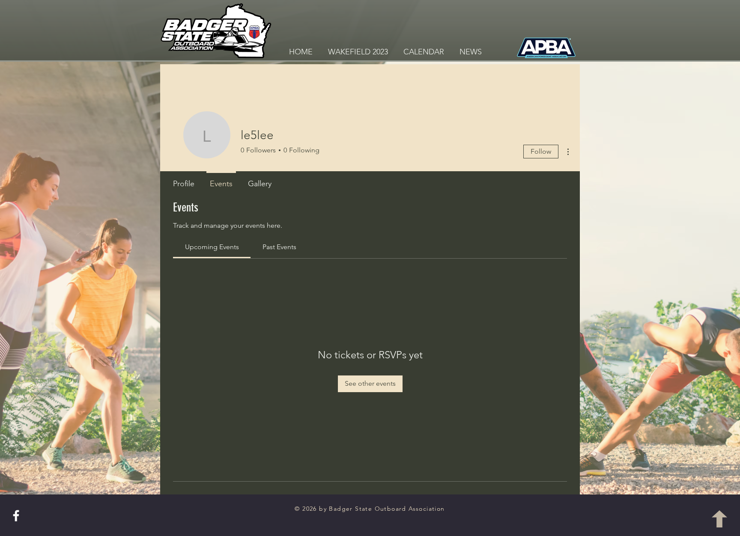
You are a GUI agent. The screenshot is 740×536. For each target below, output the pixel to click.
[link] (212, 247)
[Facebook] (16, 515)
